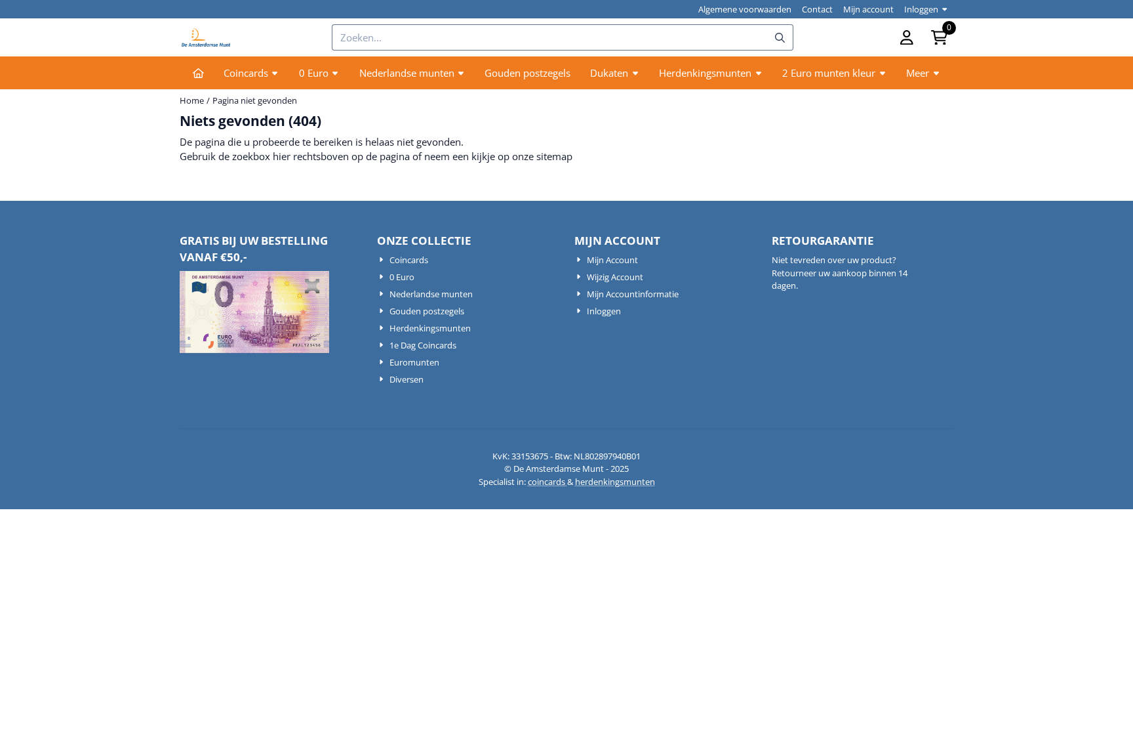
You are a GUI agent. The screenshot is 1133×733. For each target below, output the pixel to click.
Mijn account (868, 9)
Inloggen (921, 9)
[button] (907, 37)
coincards (547, 482)
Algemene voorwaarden (744, 9)
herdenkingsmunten (615, 482)
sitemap (554, 156)
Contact (817, 9)
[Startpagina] (198, 72)
